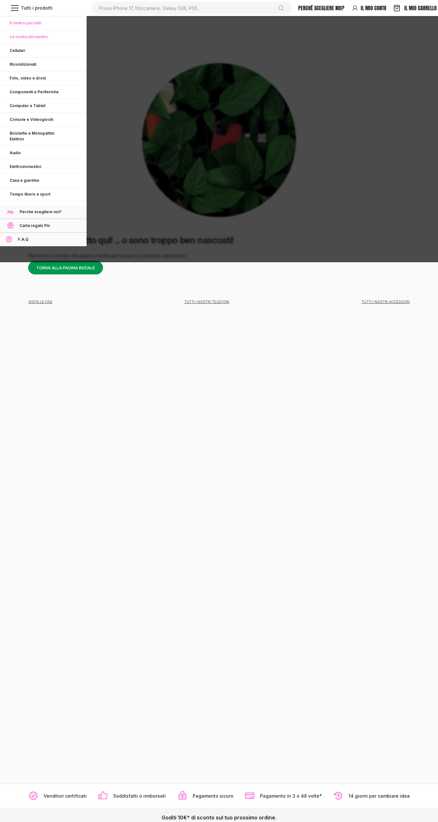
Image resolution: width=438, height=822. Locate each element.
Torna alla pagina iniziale (65, 267)
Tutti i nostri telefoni (206, 301)
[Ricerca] (283, 8)
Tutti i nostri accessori (385, 301)
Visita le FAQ (40, 301)
